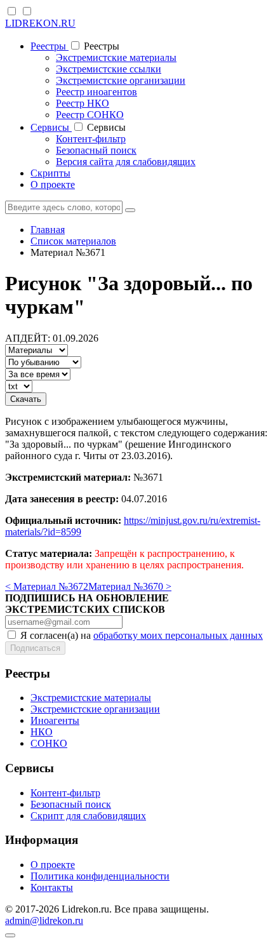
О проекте (52, 184)
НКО (41, 731)
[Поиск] (130, 210)
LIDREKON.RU (40, 23)
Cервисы (51, 127)
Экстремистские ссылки (108, 69)
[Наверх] (10, 935)
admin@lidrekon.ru (44, 920)
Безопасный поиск (96, 150)
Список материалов (73, 241)
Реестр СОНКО (90, 114)
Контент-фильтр (91, 138)
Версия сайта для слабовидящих (126, 161)
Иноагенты (54, 720)
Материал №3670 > (129, 586)
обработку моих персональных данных (178, 635)
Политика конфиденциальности (100, 876)
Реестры (49, 46)
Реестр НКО (82, 103)
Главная (47, 229)
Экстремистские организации (120, 80)
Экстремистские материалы (116, 57)
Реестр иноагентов (96, 91)
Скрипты (50, 173)
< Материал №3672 (46, 586)
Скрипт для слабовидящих (88, 815)
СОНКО (48, 743)
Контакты (51, 887)
